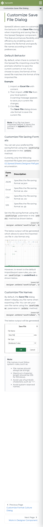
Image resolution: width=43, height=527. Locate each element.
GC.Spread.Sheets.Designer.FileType (22, 163)
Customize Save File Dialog (16, 8)
